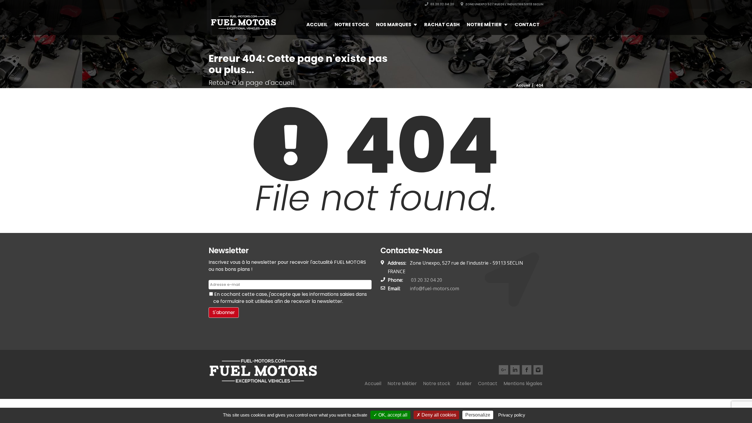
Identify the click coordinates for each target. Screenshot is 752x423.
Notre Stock (352, 24)
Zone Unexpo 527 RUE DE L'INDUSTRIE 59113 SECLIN (504, 4)
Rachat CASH (442, 24)
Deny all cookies (438, 414)
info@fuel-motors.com (434, 288)
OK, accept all (392, 414)
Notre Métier (484, 24)
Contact (527, 24)
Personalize (477, 414)
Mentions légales (522, 383)
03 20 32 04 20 (426, 280)
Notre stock (436, 383)
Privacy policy (511, 414)
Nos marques (393, 24)
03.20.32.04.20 (442, 4)
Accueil (317, 24)
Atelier (464, 383)
